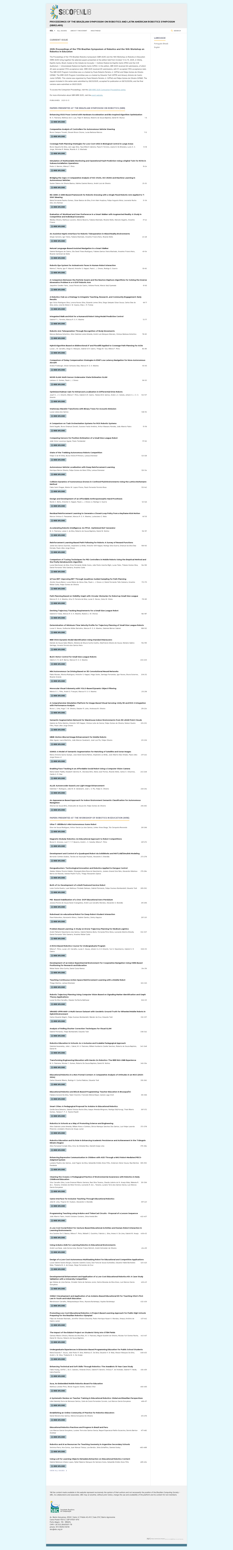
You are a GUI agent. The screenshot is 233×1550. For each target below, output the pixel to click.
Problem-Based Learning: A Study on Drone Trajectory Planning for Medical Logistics (89, 929)
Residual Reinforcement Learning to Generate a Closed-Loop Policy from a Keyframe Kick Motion (95, 513)
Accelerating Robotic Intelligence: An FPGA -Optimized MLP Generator (82, 528)
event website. (97, 95)
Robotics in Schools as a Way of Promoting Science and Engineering (81, 1123)
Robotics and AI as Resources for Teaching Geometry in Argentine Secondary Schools (90, 1444)
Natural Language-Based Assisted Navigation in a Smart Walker (79, 248)
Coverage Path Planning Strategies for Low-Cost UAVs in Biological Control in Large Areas (91, 144)
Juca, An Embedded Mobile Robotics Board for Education (76, 1383)
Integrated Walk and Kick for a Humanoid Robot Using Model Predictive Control (86, 316)
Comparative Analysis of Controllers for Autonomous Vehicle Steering (82, 129)
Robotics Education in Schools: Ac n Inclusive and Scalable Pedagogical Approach (88, 1043)
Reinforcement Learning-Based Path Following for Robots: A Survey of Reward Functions (91, 542)
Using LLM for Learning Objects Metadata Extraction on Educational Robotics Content (90, 1459)
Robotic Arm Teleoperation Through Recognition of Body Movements (82, 331)
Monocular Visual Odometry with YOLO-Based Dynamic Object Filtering (83, 688)
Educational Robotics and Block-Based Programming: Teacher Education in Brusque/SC (90, 1092)
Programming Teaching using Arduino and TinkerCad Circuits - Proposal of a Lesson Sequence (94, 1213)
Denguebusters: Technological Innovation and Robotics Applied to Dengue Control (89, 868)
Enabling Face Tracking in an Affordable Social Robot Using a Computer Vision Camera (90, 769)
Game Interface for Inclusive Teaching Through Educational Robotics (82, 1199)
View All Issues (57, 1470)
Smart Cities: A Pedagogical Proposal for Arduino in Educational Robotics (84, 1106)
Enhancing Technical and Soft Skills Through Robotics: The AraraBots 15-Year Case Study (91, 1366)
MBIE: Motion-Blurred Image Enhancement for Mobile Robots (78, 737)
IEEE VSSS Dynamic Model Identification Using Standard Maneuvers (81, 640)
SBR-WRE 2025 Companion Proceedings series (106, 90)
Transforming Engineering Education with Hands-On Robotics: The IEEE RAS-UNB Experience (93, 1060)
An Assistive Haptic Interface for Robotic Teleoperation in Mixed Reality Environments (90, 234)
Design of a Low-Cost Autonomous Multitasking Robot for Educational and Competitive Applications (97, 1259)
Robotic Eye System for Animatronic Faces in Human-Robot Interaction (83, 265)
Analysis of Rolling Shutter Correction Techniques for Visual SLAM (80, 1028)
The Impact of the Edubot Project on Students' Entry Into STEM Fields (82, 1332)
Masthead (96, 31)
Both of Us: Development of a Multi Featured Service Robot (77, 885)
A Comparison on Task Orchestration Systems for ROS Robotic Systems (83, 423)
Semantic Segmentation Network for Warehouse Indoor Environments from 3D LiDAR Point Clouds (96, 720)
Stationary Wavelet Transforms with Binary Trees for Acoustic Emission (83, 409)
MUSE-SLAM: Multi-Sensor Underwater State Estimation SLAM (78, 377)
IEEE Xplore (59, 122)
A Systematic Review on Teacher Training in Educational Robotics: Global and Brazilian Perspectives (96, 1398)
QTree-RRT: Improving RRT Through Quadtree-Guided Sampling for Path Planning (88, 579)
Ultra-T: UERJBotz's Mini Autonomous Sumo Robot (73, 824)
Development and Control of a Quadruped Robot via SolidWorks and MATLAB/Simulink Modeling (95, 853)
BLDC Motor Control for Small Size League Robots (73, 657)
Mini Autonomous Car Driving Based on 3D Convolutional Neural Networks (84, 671)
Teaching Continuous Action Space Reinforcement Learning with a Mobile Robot (87, 980)
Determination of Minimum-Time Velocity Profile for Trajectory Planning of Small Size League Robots (97, 625)
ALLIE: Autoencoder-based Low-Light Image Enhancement (77, 786)
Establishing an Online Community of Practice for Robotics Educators (82, 1413)
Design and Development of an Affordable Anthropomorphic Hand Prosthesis (86, 499)
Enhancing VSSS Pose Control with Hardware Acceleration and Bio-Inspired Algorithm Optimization (96, 115)
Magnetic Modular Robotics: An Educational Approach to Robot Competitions (86, 839)
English (157, 47)
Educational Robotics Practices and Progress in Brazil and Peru (79, 1427)
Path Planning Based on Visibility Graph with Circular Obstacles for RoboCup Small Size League (94, 596)
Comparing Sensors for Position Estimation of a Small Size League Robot (84, 438)
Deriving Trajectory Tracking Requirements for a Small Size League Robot (84, 611)
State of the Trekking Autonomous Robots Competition (76, 453)
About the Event (79, 31)
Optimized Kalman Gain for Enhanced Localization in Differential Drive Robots (86, 392)
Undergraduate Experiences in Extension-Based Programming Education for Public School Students (96, 1349)
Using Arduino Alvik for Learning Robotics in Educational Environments (83, 1245)
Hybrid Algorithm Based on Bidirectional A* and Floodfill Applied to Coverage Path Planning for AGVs (96, 346)
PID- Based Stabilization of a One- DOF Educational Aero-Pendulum (81, 900)
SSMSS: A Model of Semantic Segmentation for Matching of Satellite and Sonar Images (90, 752)
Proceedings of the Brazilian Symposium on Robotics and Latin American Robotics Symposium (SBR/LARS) (112, 23)
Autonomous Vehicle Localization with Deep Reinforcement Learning (82, 467)
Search (177, 31)
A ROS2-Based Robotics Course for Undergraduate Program (77, 946)
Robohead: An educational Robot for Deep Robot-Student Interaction (82, 914)
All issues (62, 31)
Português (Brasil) (161, 44)
